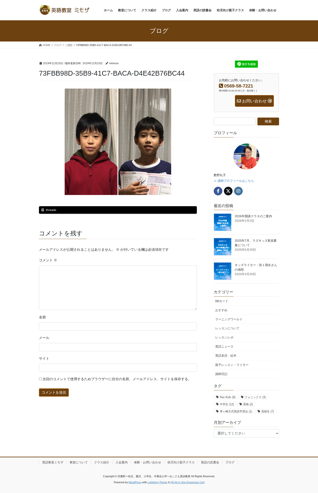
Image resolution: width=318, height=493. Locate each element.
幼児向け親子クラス (181, 462)
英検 (248, 404)
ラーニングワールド (229, 319)
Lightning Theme (157, 482)
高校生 (267, 411)
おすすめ (221, 310)
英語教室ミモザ (52, 462)
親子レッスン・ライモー (232, 365)
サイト (44, 358)
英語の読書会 (210, 462)
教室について (79, 462)
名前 (42, 317)
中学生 (227, 404)
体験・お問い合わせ (147, 462)
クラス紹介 (101, 462)
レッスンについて (227, 328)
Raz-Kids (227, 397)
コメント (48, 260)
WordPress (134, 482)
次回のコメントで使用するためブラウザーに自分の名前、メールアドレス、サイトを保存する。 (117, 379)
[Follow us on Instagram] (238, 191)
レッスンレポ (224, 337)
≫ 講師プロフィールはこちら (234, 180)
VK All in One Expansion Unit (187, 482)
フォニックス (255, 397)
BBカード (221, 301)
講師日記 (221, 374)
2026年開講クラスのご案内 (253, 216)
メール (44, 338)
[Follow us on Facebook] (218, 191)
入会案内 (122, 462)
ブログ (229, 462)
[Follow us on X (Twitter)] (228, 191)
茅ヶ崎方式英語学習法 (236, 411)
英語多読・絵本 (225, 355)
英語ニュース (224, 346)
